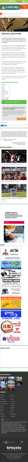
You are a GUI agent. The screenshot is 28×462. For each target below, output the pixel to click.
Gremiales (12, 395)
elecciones (24, 429)
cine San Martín (4, 432)
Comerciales (2, 399)
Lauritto (8, 429)
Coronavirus (24, 422)
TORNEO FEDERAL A (4, 431)
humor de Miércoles (9, 427)
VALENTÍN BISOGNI (12, 431)
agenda (20, 424)
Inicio (1, 16)
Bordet (15, 427)
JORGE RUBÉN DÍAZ (9, 424)
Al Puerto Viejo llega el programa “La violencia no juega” (9, 139)
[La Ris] (11, 326)
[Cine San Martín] (11, 273)
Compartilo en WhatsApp (12, 102)
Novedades (12, 407)
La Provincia (12, 403)
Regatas (20, 429)
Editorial (1, 409)
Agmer (19, 422)
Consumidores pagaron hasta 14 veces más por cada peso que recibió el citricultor (18, 143)
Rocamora (3, 424)
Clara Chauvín (3, 429)
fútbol (17, 429)
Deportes (5, 16)
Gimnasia (11, 422)
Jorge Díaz (3, 427)
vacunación (16, 424)
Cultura (1, 405)
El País (1, 412)
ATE (24, 425)
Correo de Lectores (4, 403)
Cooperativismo (3, 401)
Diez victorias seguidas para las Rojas (10, 181)
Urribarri (22, 427)
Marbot (19, 427)
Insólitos (12, 399)
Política (11, 412)
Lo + (11, 419)
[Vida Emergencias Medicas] (11, 338)
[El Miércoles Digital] (14, 7)
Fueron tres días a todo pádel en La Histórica (11, 164)
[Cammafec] (11, 315)
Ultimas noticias (13, 414)
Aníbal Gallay (9, 425)
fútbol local (23, 431)
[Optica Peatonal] (11, 291)
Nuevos (7, 419)
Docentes (12, 429)
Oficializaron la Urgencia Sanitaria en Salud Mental (12, 13)
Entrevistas (2, 414)
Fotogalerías (2, 416)
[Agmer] (11, 253)
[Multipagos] (11, 264)
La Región (12, 405)
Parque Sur (21, 425)
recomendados (15, 425)
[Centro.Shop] (11, 282)
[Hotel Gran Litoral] (11, 303)
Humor (11, 397)
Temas (2, 419)
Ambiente (2, 395)
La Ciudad (12, 401)
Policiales (12, 409)
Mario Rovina (3, 425)
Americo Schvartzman (5, 422)
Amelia (1, 397)
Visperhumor (12, 416)
